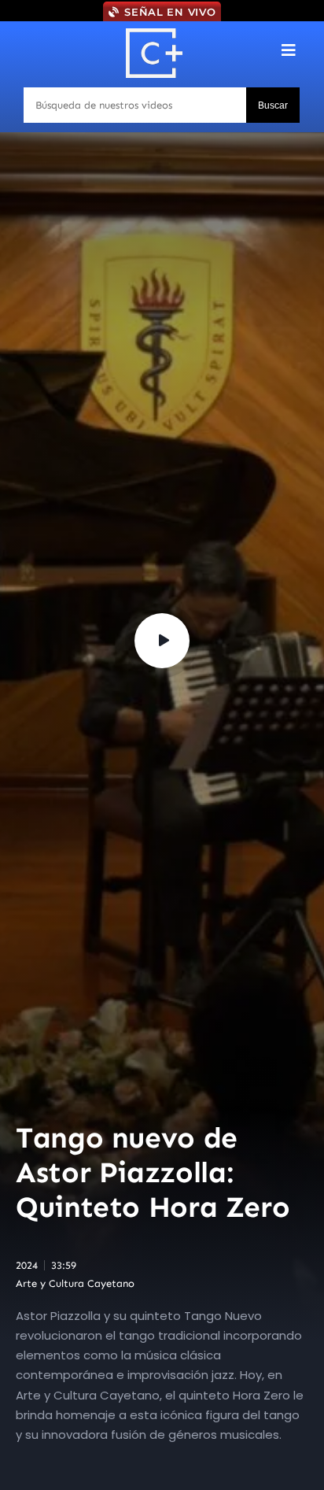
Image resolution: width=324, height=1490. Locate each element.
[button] (289, 50)
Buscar (273, 105)
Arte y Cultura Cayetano (75, 1283)
